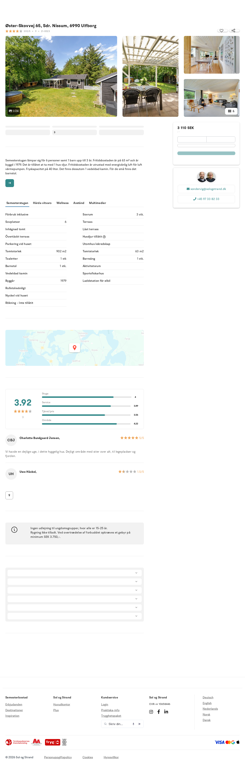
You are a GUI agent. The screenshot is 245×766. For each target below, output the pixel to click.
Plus (56, 710)
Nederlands (210, 709)
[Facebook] (158, 712)
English (207, 703)
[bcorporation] (65, 745)
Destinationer (14, 710)
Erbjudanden (13, 705)
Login (104, 705)
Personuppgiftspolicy (58, 757)
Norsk (206, 715)
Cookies (88, 757)
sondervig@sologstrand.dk (208, 189)
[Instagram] (151, 712)
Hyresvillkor (111, 757)
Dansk (207, 720)
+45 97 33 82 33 (208, 199)
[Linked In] (166, 712)
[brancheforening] (17, 745)
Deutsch (208, 698)
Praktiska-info (110, 710)
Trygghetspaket (111, 716)
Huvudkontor (61, 705)
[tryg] (53, 745)
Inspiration (12, 716)
